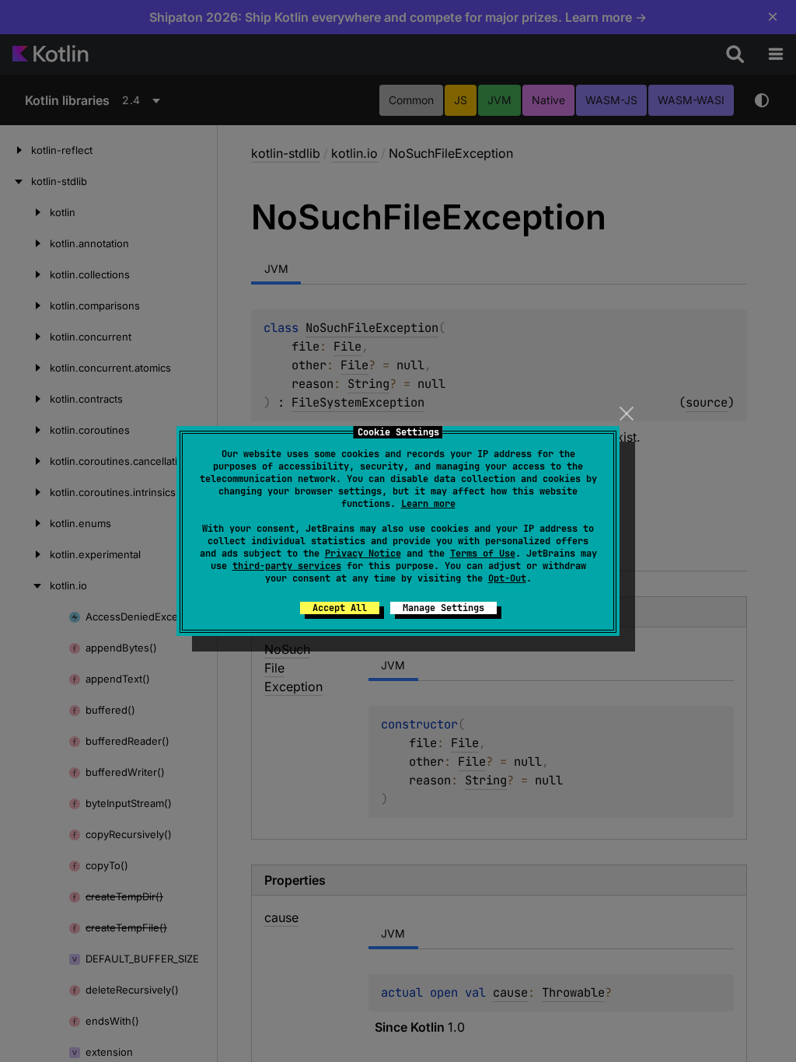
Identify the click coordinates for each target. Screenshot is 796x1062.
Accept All (339, 608)
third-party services (286, 566)
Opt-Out (507, 578)
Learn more (428, 504)
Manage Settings (443, 608)
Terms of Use (482, 553)
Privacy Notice (363, 553)
